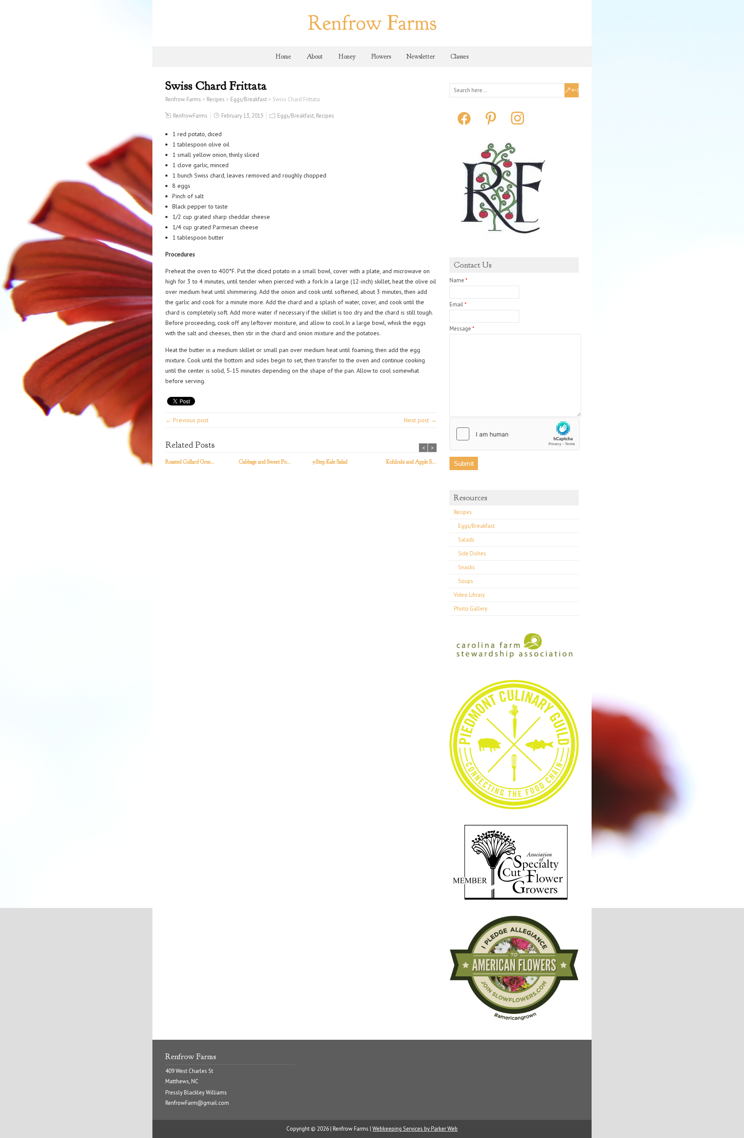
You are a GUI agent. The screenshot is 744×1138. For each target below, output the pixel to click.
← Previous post (186, 420)
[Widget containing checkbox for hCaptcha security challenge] (515, 434)
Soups (465, 581)
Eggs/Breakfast (295, 115)
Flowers (381, 57)
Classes (459, 57)
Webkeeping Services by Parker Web (415, 1128)
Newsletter (420, 57)
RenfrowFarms (190, 115)
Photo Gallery (470, 608)
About (315, 57)
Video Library (469, 595)
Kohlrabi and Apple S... (411, 461)
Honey (347, 57)
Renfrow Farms (372, 23)
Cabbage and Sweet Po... (265, 461)
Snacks (466, 567)
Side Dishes (472, 553)
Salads (466, 539)
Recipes (325, 115)
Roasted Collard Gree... (189, 461)
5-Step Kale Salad (330, 461)
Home (283, 57)
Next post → (420, 420)
